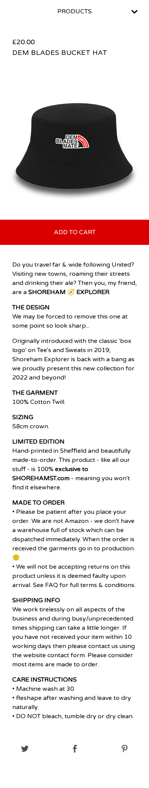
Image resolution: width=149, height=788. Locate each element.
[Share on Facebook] (74, 749)
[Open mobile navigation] (134, 11)
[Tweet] (25, 749)
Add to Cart (75, 232)
